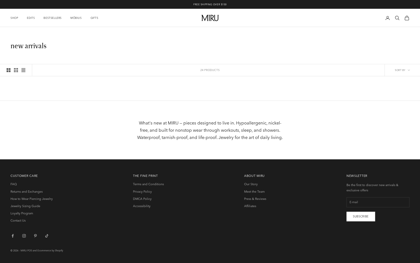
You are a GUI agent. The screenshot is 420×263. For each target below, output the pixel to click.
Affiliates (250, 206)
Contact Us (18, 220)
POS (29, 250)
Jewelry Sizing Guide (25, 206)
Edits (31, 18)
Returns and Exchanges (26, 192)
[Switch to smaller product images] (16, 70)
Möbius (76, 18)
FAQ (13, 184)
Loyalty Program (21, 213)
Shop (14, 18)
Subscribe (361, 216)
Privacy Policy (142, 192)
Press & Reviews (255, 199)
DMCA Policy (142, 199)
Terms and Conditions (148, 184)
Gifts (94, 18)
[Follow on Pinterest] (35, 236)
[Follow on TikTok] (47, 236)
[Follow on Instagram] (24, 236)
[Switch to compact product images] (23, 70)
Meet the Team (254, 192)
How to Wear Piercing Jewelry (31, 199)
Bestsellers (53, 18)
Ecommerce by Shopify (50, 250)
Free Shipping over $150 (210, 4)
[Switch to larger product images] (8, 70)
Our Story (251, 184)
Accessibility (141, 206)
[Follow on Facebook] (12, 236)
